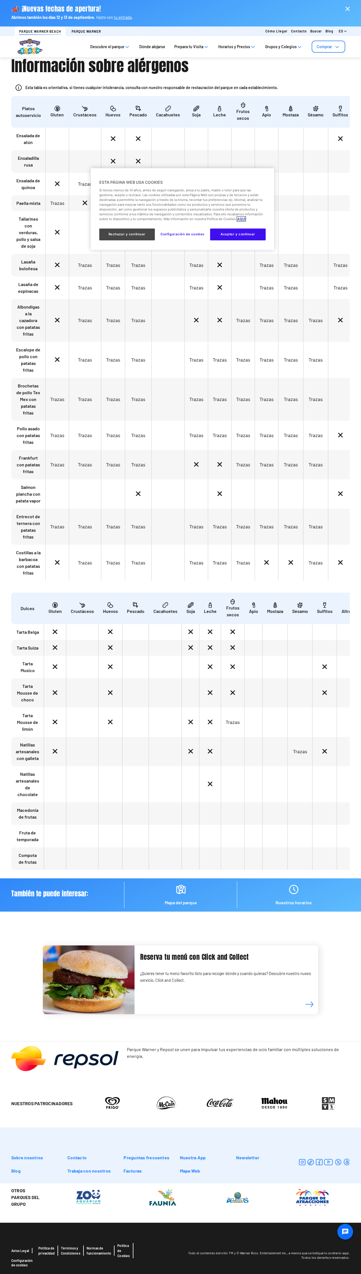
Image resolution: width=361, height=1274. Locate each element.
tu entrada (123, 17)
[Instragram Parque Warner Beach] (302, 1162)
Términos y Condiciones (70, 1250)
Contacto (299, 31)
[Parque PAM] (312, 1197)
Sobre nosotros (27, 1157)
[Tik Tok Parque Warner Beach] (310, 1162)
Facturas (133, 1170)
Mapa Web (190, 1170)
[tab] (328, 46)
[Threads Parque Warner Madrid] (346, 1162)
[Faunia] (162, 1197)
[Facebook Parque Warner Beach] (319, 1162)
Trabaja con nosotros (89, 1170)
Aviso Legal (20, 1251)
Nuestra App (193, 1157)
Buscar (316, 31)
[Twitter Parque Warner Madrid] (338, 1162)
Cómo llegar (276, 31)
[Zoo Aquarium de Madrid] (88, 1197)
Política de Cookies (123, 1251)
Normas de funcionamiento (99, 1250)
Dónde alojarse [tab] (152, 46)
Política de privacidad (46, 1250)
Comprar (324, 46)
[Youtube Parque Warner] (328, 1162)
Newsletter (247, 1157)
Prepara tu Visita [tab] (188, 46)
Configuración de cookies (22, 1263)
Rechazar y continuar (127, 234)
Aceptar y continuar (238, 234)
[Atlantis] (238, 1197)
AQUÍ (241, 219)
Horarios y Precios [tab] (234, 46)
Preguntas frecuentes (146, 1157)
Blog (329, 31)
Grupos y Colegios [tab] (281, 46)
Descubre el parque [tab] (107, 46)
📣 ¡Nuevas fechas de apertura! (56, 9)
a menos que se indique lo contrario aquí (319, 1253)
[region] (182, 209)
